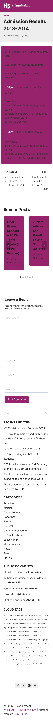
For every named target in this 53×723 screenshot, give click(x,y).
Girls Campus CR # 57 (28, 636)
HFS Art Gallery (13, 535)
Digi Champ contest (12, 628)
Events (7, 521)
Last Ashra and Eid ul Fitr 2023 (22, 448)
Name (10, 360)
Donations (9, 516)
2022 (7, 615)
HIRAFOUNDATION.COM (21, 709)
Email (10, 375)
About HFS (13, 582)
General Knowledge (15, 530)
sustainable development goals (16, 660)
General (8, 525)
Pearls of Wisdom (39, 656)
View (10, 87)
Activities (9, 503)
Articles (8, 507)
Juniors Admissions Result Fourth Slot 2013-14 (39, 235)
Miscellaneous (12, 544)
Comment (13, 317)
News (6, 15)
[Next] (44, 245)
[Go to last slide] (8, 245)
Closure (43, 624)
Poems (8, 553)
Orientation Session (21, 656)
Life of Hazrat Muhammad (32, 652)
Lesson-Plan (11, 539)
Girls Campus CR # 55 (28, 632)
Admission (34, 572)
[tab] (20, 277)
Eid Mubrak (26, 628)
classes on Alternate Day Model (26, 624)
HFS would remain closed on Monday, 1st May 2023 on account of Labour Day (26, 439)
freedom (37, 628)
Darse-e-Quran (12, 512)
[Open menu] (46, 6)
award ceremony (28, 619)
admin (9, 35)
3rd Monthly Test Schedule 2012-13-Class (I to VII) (14, 179)
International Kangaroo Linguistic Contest (22, 644)
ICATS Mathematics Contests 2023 (24, 428)
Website (11, 389)
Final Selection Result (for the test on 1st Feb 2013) (40, 181)
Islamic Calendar (13, 652)
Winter (38, 664)
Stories (8, 557)
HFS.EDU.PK (21, 713)
